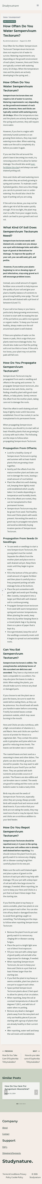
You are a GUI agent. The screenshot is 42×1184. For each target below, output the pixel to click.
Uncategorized (10, 21)
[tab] (17, 1103)
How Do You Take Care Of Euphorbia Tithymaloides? (10, 1056)
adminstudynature (11, 41)
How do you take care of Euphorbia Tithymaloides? (32, 1056)
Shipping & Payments (11, 1153)
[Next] (36, 1092)
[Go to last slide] (6, 1092)
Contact (5, 1134)
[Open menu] (38, 5)
